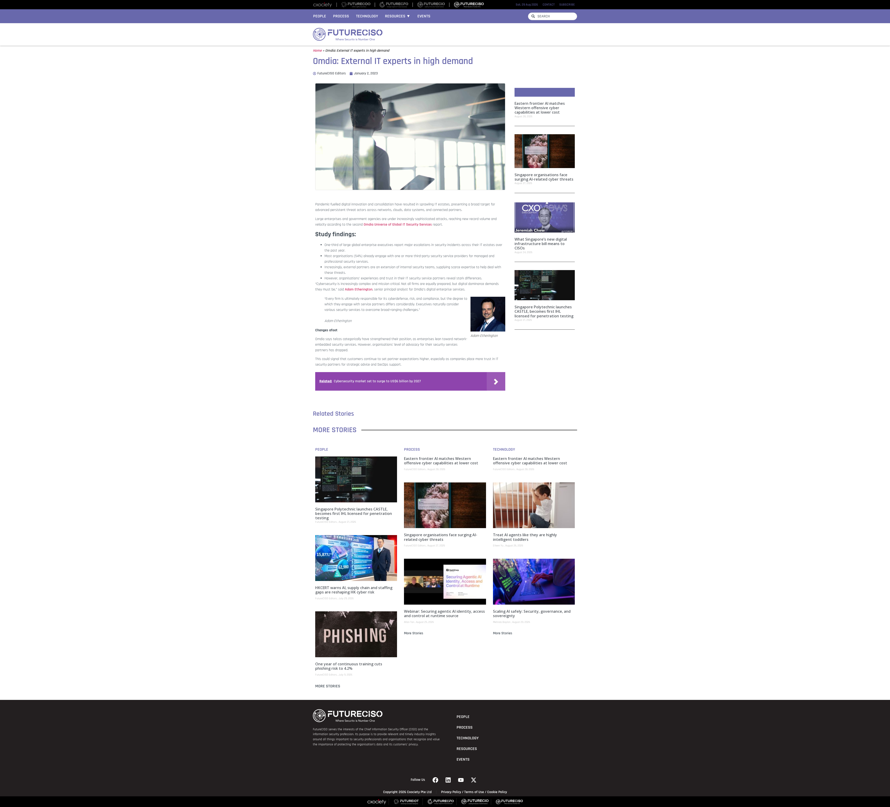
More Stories (327, 686)
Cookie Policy (497, 792)
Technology (367, 16)
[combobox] (552, 16)
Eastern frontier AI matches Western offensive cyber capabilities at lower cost (540, 108)
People (319, 16)
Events (423, 16)
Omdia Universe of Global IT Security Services (398, 224)
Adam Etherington (358, 289)
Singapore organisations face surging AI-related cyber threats (544, 177)
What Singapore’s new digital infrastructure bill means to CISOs (541, 244)
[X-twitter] (474, 780)
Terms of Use (474, 792)
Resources (467, 748)
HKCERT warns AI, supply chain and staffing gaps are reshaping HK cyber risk (353, 590)
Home (317, 50)
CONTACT (549, 5)
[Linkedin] (448, 780)
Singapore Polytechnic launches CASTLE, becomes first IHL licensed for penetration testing (544, 311)
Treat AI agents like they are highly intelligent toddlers (525, 537)
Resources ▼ (397, 16)
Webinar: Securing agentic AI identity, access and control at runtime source (444, 613)
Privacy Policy (451, 792)
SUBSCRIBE (567, 5)
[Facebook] (435, 780)
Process (341, 16)
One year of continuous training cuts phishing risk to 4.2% (348, 666)
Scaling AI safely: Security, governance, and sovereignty (532, 613)
